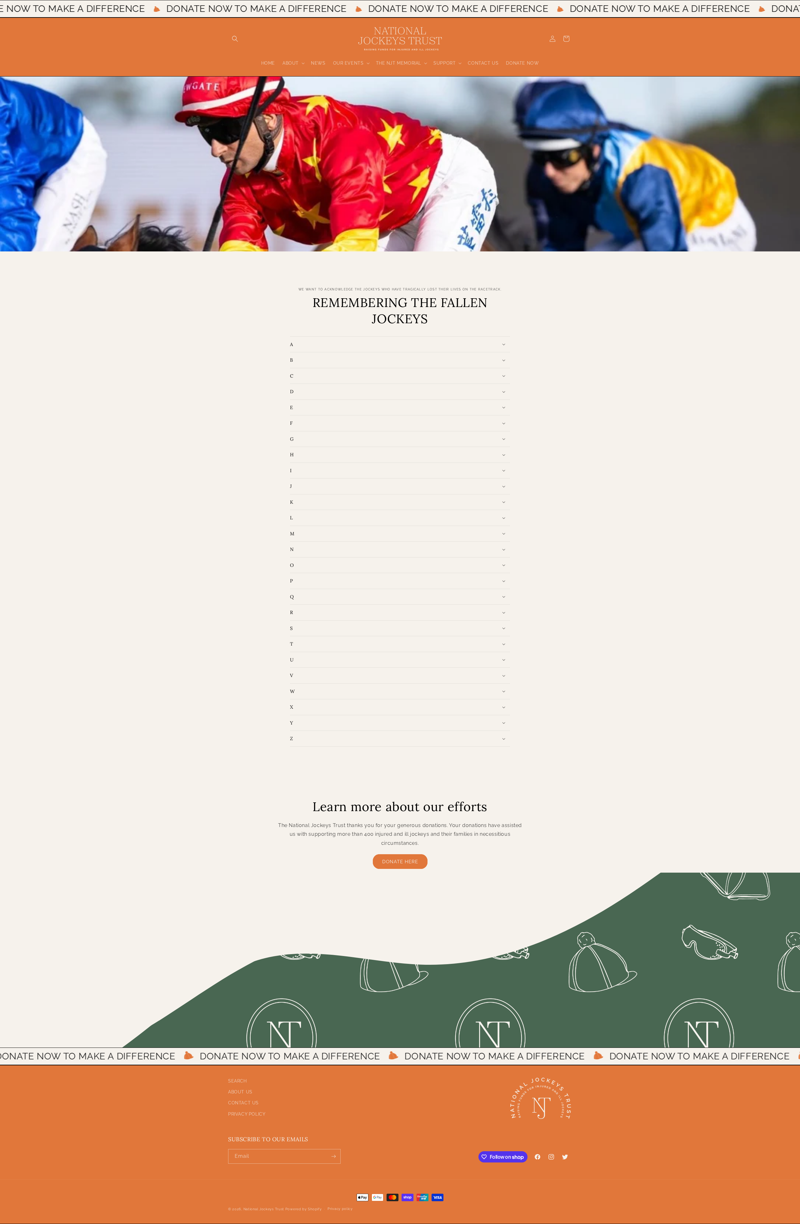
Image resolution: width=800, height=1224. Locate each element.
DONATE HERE (400, 862)
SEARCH (237, 1080)
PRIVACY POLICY (246, 1114)
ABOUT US (240, 1091)
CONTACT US (243, 1102)
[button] (235, 39)
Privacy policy (340, 1209)
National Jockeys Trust (263, 1209)
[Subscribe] (333, 1156)
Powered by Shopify (303, 1209)
